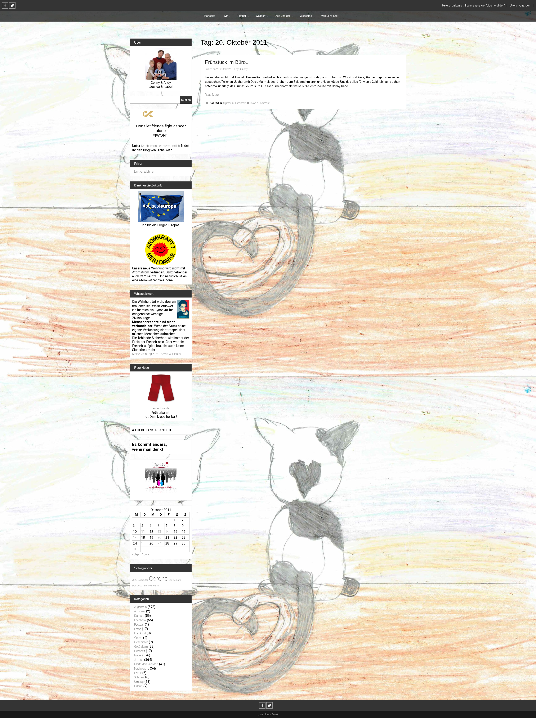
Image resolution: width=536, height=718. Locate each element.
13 (159, 531)
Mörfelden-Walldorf (146, 664)
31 (134, 549)
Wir (226, 15)
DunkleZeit (137, 585)
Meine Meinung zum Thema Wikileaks (156, 354)
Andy (245, 69)
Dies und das (283, 15)
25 (142, 543)
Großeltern (141, 646)
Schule (138, 677)
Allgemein (228, 103)
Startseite (209, 15)
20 (159, 537)
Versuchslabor (329, 15)
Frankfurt (140, 633)
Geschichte (141, 642)
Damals (139, 615)
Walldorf (260, 15)
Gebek (138, 637)
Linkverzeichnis (144, 171)
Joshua (138, 659)
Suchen (186, 99)
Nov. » (145, 554)
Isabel (138, 655)
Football (241, 15)
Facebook (240, 103)
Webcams (306, 15)
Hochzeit (139, 651)
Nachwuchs (141, 668)
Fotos (137, 629)
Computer (143, 580)
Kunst (156, 585)
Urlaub (138, 686)
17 (134, 537)
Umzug (139, 681)
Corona (158, 578)
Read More (212, 94)
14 (167, 531)
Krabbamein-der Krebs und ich (160, 145)
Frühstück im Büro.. (227, 62)
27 (159, 543)
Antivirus (139, 611)
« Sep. (135, 554)
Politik (138, 673)
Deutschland (175, 580)
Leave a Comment (260, 103)
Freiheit (148, 585)
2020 (134, 580)
